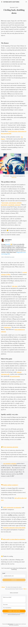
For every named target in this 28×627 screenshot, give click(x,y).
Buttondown (10, 624)
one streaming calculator (9, 463)
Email (3, 573)
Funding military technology (10, 485)
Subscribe (14, 579)
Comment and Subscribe (14, 611)
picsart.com (14, 177)
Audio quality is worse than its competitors (14, 539)
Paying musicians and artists (10, 447)
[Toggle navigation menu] (26, 2)
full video (14, 286)
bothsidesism (7, 327)
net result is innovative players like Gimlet (14, 527)
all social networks (15, 376)
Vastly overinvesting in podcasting (12, 507)
